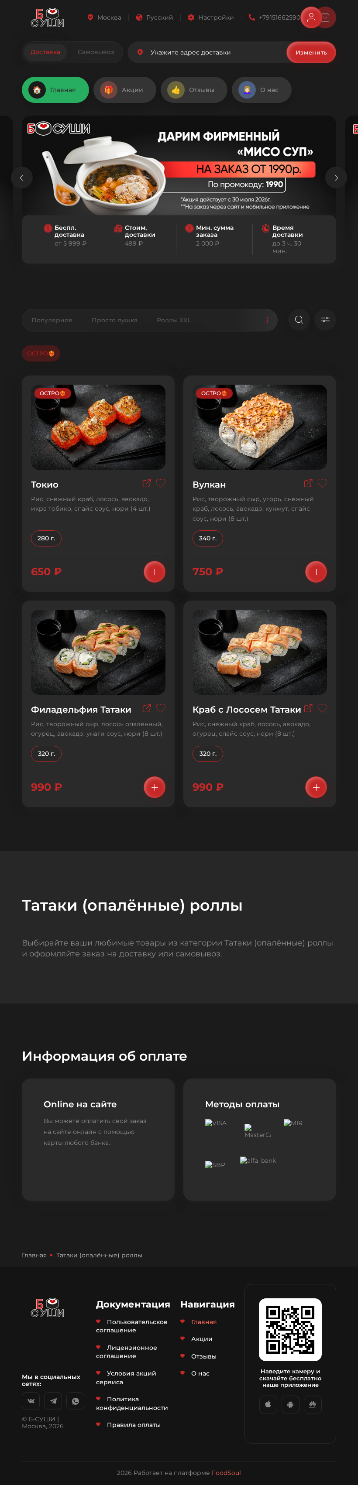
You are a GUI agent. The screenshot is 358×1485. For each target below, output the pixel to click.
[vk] (31, 1401)
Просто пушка (115, 320)
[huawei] (313, 1404)
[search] (299, 320)
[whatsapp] (75, 1401)
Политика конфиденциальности (132, 1403)
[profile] (311, 17)
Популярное (51, 320)
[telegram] (53, 1401)
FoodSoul (226, 1473)
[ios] (268, 1404)
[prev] (22, 177)
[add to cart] (154, 572)
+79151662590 (279, 17)
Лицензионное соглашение (126, 1352)
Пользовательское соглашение (132, 1326)
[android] (290, 1404)
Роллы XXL (174, 320)
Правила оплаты (134, 1425)
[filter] (325, 320)
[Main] (47, 17)
